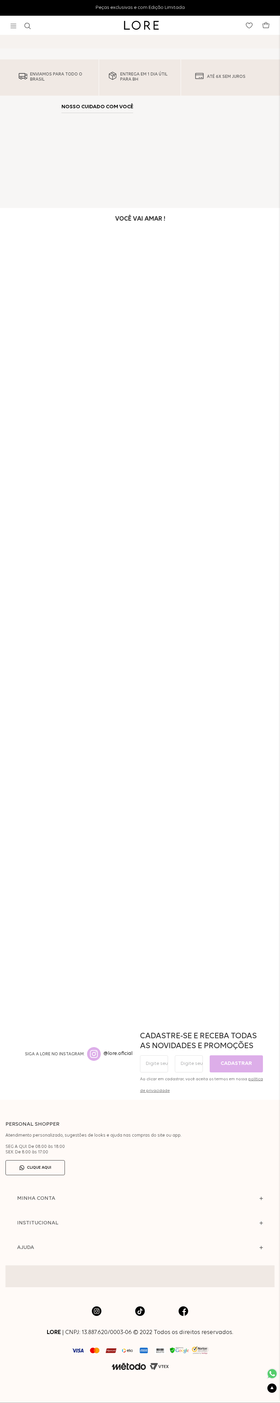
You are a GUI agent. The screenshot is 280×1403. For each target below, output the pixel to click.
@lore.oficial (117, 1053)
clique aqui (39, 1168)
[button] (13, 26)
